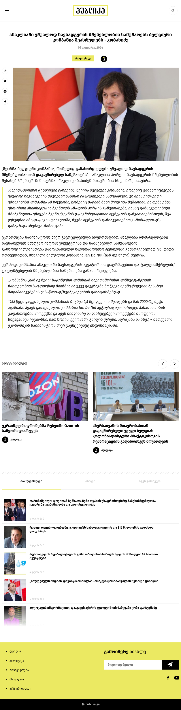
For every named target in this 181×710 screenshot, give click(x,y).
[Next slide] (174, 363)
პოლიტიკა (83, 58)
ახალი (90, 481)
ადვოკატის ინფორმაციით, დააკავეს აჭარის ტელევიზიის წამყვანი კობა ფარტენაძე (93, 608)
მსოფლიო (16, 679)
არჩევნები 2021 (20, 688)
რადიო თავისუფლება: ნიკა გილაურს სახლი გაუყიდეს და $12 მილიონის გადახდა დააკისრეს (91, 529)
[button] (173, 10)
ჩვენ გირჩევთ (149, 481)
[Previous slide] (162, 363)
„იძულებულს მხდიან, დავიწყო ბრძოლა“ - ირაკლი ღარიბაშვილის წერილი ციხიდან (94, 581)
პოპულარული (31, 481)
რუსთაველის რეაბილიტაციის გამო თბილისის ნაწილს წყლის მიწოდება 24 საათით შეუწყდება (94, 556)
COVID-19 (15, 651)
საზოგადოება (19, 670)
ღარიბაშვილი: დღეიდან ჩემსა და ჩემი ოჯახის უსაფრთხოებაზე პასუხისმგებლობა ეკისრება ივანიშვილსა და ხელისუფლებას (93, 503)
